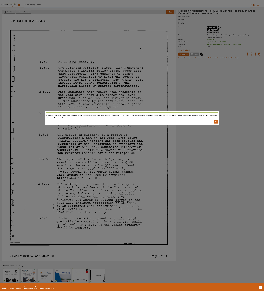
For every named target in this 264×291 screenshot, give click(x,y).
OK (216, 122)
